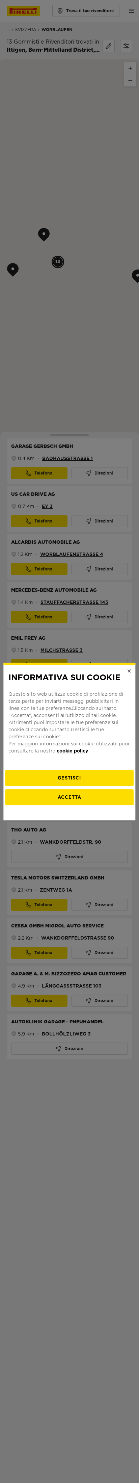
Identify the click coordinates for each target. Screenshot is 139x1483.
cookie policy (72, 750)
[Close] (129, 671)
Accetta (69, 797)
